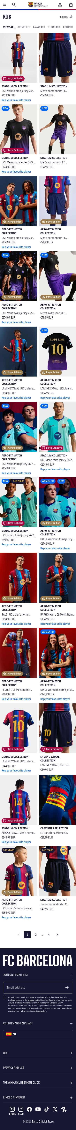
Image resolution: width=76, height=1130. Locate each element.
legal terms (15, 1000)
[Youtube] (38, 1109)
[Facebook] (29, 1109)
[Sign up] (67, 987)
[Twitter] (55, 1109)
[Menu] (4, 4)
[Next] (57, 934)
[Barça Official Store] (38, 4)
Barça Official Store (43, 1121)
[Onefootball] (64, 1109)
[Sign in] (60, 4)
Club (21, 1113)
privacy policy (34, 1000)
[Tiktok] (46, 1109)
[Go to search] (14, 4)
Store (12, 1113)
